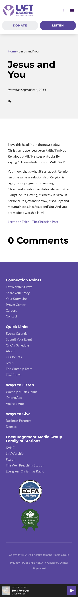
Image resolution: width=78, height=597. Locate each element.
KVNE (10, 448)
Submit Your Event (19, 339)
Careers (11, 310)
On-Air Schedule (17, 345)
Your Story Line (16, 299)
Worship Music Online (22, 392)
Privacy (15, 562)
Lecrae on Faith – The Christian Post (33, 222)
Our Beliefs (14, 357)
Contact (11, 316)
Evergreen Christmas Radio (25, 471)
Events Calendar (17, 333)
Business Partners (18, 421)
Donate (20, 25)
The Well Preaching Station (25, 465)
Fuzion (10, 459)
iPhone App (14, 398)
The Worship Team (19, 369)
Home (12, 51)
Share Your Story (18, 293)
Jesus (10, 363)
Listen (58, 25)
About (10, 351)
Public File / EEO (33, 562)
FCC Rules (13, 375)
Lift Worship (15, 453)
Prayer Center (16, 305)
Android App (15, 404)
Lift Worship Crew (19, 287)
